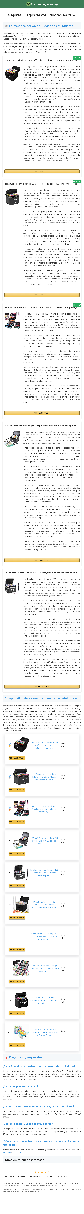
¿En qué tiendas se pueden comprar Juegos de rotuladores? (39, 1066)
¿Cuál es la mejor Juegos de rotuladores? (28, 1123)
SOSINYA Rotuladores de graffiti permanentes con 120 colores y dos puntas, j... (44, 841)
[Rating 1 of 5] (35, 1172)
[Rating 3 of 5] (42, 1172)
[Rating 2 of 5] (38, 1172)
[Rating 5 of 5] (48, 1172)
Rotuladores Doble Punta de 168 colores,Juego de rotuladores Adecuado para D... (44, 873)
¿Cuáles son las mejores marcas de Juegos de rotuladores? (38, 1106)
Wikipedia (7, 1152)
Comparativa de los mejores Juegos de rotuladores (41, 698)
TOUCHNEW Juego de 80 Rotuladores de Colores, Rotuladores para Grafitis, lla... (44, 905)
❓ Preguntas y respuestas (23, 1057)
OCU (20, 1152)
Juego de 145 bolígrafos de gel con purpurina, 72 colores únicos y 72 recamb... (44, 968)
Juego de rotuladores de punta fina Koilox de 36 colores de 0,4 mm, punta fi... (44, 937)
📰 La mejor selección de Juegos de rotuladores (39, 26)
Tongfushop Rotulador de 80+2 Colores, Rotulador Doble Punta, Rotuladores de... (44, 1000)
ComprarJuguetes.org (44, 4)
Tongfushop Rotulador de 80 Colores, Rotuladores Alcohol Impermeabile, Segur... (44, 777)
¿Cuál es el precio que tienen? (20, 1086)
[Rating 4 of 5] (45, 1172)
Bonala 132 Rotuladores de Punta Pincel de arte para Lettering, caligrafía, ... (44, 809)
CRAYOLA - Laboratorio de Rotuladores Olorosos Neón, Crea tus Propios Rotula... (44, 1032)
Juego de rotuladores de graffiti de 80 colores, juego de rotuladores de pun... (44, 745)
